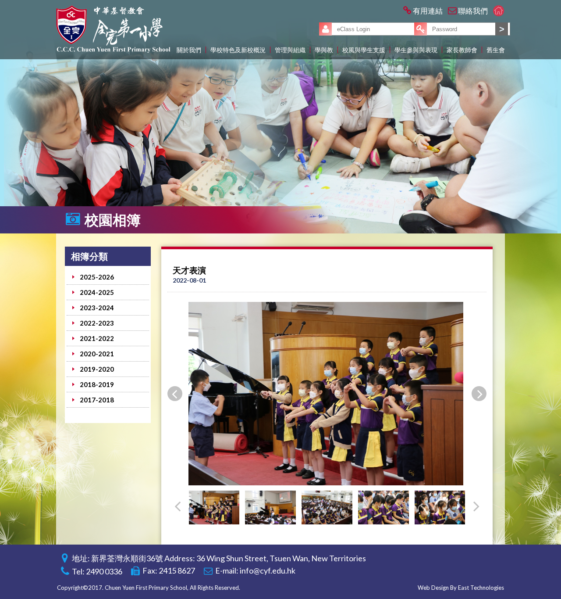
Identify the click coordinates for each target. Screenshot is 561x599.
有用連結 (428, 10)
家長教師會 (462, 50)
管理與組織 (290, 50)
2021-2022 (97, 338)
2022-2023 (97, 323)
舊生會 (495, 50)
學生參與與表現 (415, 50)
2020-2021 (97, 354)
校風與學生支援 (363, 50)
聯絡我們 (473, 10)
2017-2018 (97, 400)
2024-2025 (97, 292)
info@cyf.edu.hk (267, 570)
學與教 (324, 50)
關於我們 (189, 50)
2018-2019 (97, 384)
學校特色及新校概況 (238, 50)
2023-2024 (97, 308)
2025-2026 (97, 277)
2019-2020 (97, 369)
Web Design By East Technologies (461, 587)
